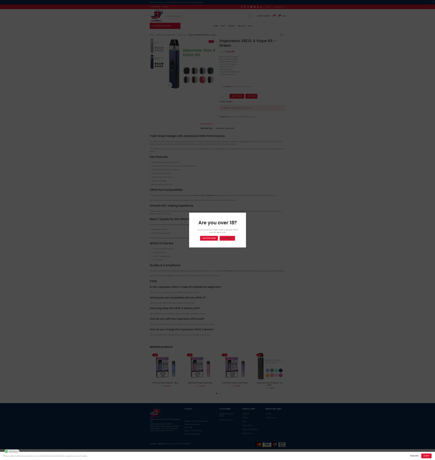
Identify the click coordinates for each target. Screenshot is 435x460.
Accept (426, 456)
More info (414, 456)
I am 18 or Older (209, 238)
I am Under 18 (227, 238)
